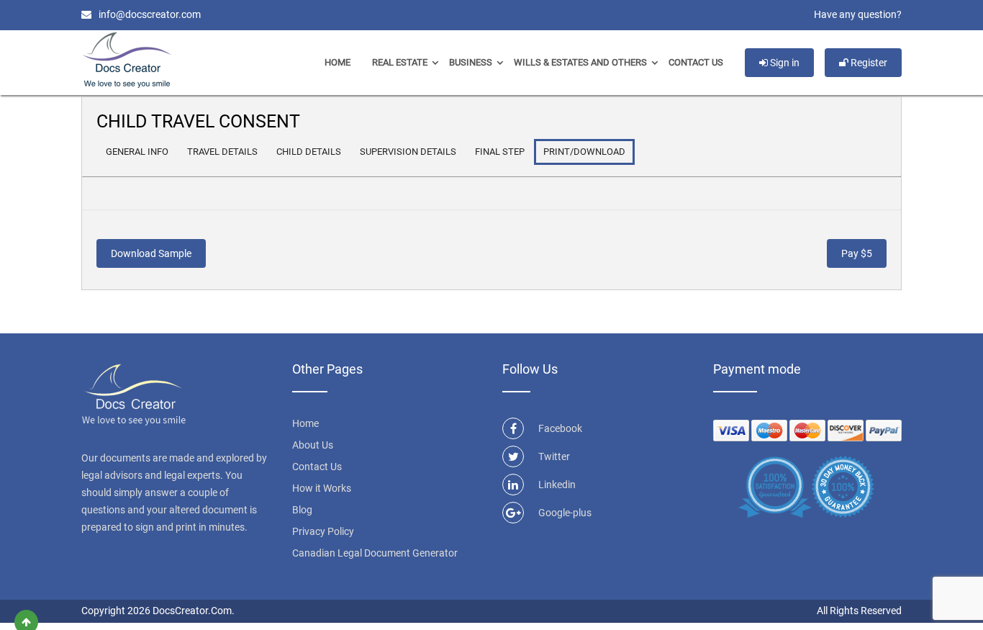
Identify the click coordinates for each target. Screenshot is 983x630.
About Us (312, 445)
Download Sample (151, 253)
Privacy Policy (323, 531)
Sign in (783, 62)
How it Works (321, 488)
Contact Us (696, 62)
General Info (137, 151)
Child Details (308, 151)
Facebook (560, 428)
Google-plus (565, 512)
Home (337, 62)
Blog (302, 510)
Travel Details (222, 151)
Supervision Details (408, 151)
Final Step (500, 151)
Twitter (554, 456)
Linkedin (557, 484)
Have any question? (858, 14)
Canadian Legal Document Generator (375, 553)
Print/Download (584, 151)
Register (867, 62)
